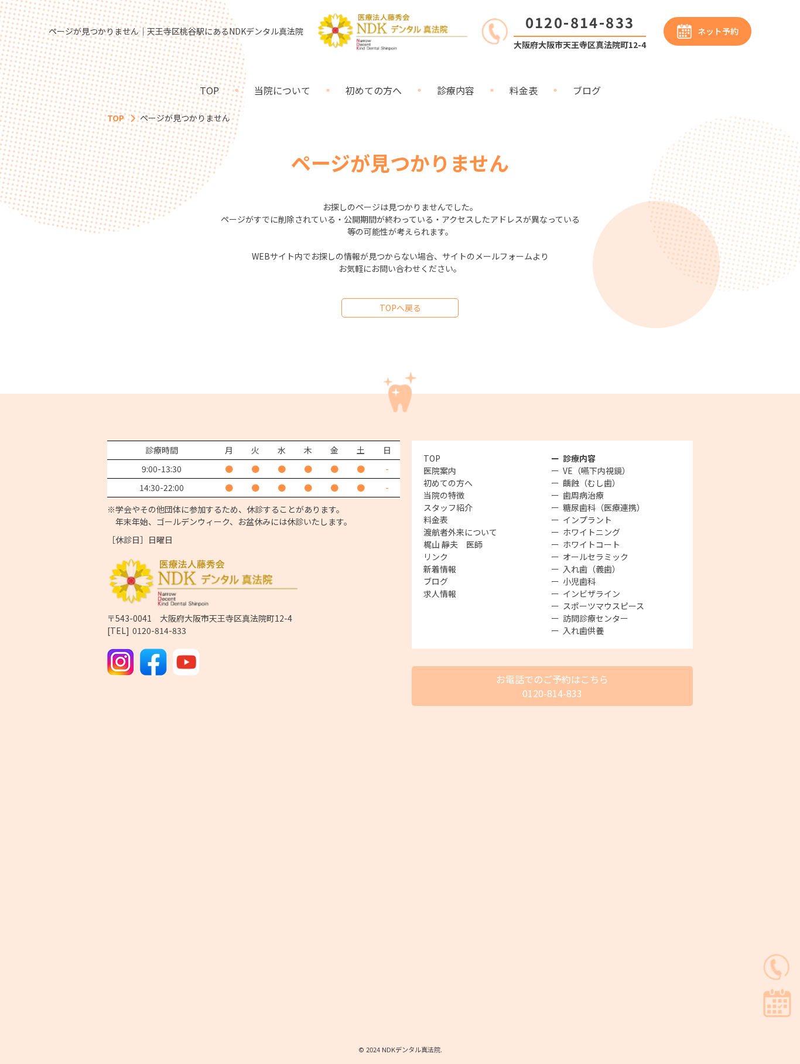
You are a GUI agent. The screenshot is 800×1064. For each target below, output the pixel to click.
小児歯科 (579, 581)
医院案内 (439, 470)
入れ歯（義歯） (591, 569)
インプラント (587, 520)
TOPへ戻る (400, 307)
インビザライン (591, 593)
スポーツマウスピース (603, 606)
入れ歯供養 (583, 630)
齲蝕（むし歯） (591, 483)
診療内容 (455, 90)
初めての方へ (374, 90)
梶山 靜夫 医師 (453, 544)
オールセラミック (595, 556)
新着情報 (439, 569)
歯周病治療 (583, 495)
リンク (435, 556)
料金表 (524, 90)
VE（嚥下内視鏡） (596, 470)
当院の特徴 (443, 495)
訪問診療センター (595, 618)
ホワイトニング (591, 532)
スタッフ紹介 (448, 507)
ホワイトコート (591, 544)
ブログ (587, 90)
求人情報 (439, 593)
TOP (209, 90)
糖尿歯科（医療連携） (604, 507)
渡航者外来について (460, 532)
